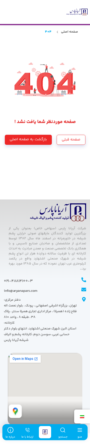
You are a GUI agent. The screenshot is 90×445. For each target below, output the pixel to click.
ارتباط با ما (27, 437)
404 (48, 32)
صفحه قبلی (71, 140)
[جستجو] (62, 430)
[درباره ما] (10, 430)
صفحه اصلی (69, 32)
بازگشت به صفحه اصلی (28, 139)
